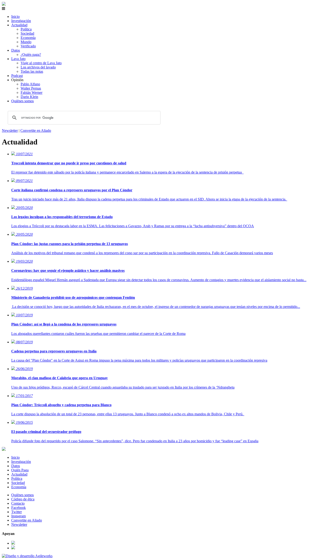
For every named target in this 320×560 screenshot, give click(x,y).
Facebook (18, 508)
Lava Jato (18, 59)
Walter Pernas (31, 88)
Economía (28, 38)
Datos (15, 50)
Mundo (26, 42)
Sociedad (27, 33)
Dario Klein (29, 97)
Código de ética (22, 499)
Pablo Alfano (30, 84)
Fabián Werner (31, 93)
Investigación (21, 21)
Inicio (15, 17)
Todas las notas (32, 71)
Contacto (18, 503)
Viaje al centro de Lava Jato (41, 63)
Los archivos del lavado (38, 67)
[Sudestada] (4, 4)
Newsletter (10, 130)
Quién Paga (20, 470)
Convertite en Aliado (35, 130)
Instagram (18, 516)
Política (26, 29)
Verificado (28, 46)
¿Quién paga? (31, 55)
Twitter (16, 512)
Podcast (17, 76)
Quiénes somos (22, 101)
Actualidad (19, 25)
